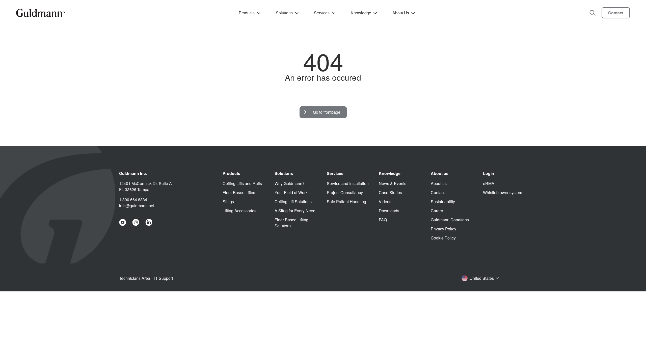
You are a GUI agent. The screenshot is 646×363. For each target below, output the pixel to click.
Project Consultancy (345, 192)
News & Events (392, 183)
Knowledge (361, 13)
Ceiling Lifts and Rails (242, 183)
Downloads (389, 211)
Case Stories (390, 192)
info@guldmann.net (136, 205)
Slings (228, 201)
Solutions (284, 13)
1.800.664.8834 (133, 199)
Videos (385, 201)
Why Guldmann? (290, 183)
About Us (400, 13)
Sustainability (443, 201)
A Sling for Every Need (295, 211)
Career (437, 211)
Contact (615, 13)
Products (247, 13)
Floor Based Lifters (239, 192)
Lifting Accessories (239, 211)
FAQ (383, 220)
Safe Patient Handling (346, 201)
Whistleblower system (502, 192)
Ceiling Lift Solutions (293, 201)
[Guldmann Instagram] (135, 222)
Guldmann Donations (450, 220)
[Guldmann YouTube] (122, 222)
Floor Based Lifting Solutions (291, 223)
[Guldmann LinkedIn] (148, 222)
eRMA (488, 183)
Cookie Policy (443, 238)
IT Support (163, 278)
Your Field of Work (291, 192)
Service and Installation (348, 183)
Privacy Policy (443, 229)
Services (322, 13)
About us (439, 183)
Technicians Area (134, 278)
